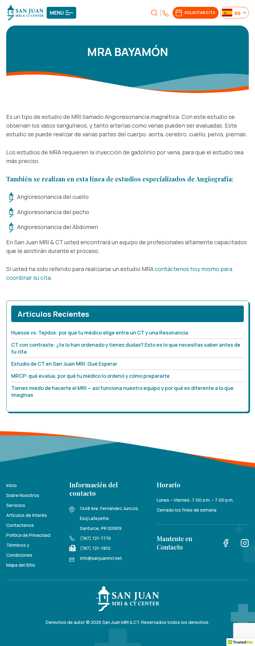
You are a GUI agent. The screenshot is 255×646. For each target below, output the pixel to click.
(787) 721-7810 (95, 548)
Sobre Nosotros (22, 495)
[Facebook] (226, 543)
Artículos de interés (26, 515)
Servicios (15, 505)
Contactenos (20, 525)
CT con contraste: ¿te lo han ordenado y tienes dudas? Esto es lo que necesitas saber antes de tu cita (125, 348)
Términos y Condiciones (19, 550)
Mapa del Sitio (20, 565)
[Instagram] (245, 543)
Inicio (11, 485)
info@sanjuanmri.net (101, 558)
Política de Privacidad (28, 535)
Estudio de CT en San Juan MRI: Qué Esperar (64, 363)
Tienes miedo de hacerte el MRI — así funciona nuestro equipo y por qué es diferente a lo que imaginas (122, 391)
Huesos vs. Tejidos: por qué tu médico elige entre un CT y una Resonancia (99, 332)
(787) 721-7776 (95, 538)
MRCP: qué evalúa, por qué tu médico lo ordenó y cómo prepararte (90, 375)
